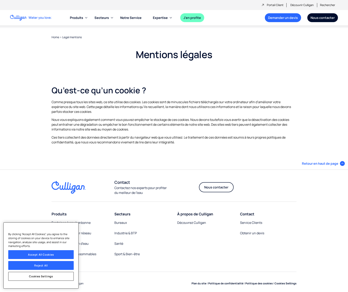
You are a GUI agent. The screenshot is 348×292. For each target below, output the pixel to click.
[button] (323, 163)
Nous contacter (323, 17)
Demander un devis (283, 17)
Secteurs (101, 17)
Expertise (160, 17)
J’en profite (192, 17)
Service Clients (251, 222)
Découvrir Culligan (302, 5)
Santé (118, 243)
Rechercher (327, 5)
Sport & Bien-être (127, 254)
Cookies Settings (41, 276)
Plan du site (199, 283)
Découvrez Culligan (191, 222)
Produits (76, 17)
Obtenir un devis (252, 233)
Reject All (41, 265)
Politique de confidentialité (225, 283)
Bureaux (120, 222)
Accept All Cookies (41, 254)
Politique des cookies (259, 283)
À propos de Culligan (195, 214)
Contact (247, 214)
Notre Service (131, 17)
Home (55, 37)
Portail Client (275, 5)
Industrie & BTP (125, 233)
